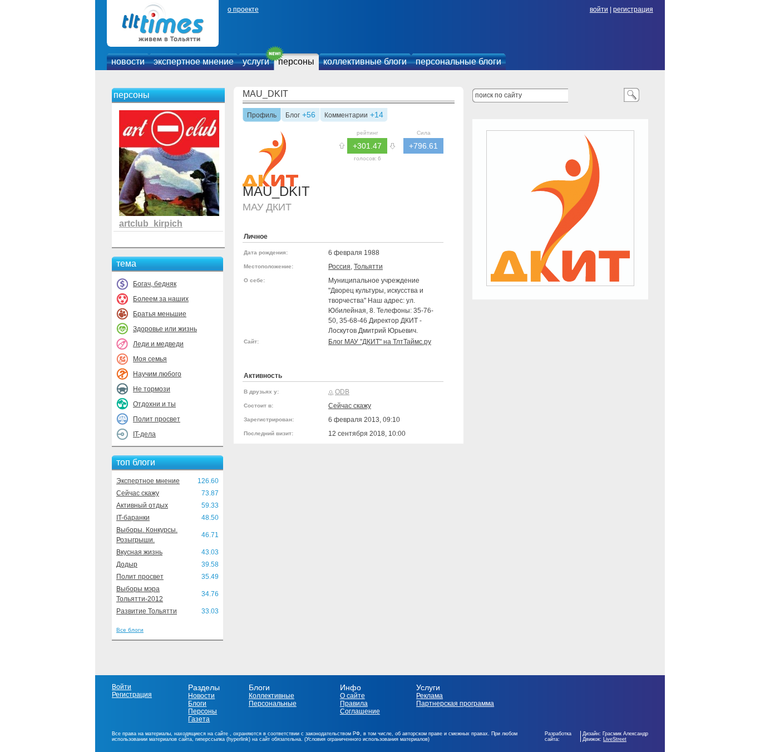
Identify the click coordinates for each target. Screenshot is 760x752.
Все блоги (130, 630)
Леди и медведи (158, 344)
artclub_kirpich (150, 223)
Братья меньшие (159, 314)
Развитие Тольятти (146, 611)
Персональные (273, 703)
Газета (199, 719)
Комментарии (346, 116)
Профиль (262, 116)
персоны (296, 61)
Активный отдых (142, 505)
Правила (354, 703)
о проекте (243, 9)
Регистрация (132, 695)
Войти (121, 687)
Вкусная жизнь (139, 552)
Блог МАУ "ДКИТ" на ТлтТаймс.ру (379, 342)
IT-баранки (133, 518)
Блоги (197, 703)
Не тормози (151, 389)
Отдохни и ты (154, 404)
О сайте (352, 696)
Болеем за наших (161, 299)
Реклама (429, 696)
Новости (201, 696)
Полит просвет (156, 419)
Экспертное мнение (148, 481)
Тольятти (368, 267)
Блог (292, 116)
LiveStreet (614, 739)
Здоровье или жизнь (165, 329)
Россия (339, 267)
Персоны (202, 711)
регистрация (633, 9)
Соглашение (360, 711)
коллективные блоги (365, 61)
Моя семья (150, 359)
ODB (342, 392)
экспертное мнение (194, 61)
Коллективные (271, 696)
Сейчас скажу (137, 493)
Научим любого (157, 374)
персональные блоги (458, 61)
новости (128, 61)
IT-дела (144, 434)
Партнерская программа (455, 703)
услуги (256, 61)
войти (599, 9)
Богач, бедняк (154, 284)
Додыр (126, 564)
